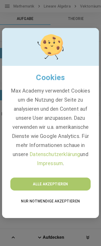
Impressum (50, 163)
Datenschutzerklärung (55, 154)
